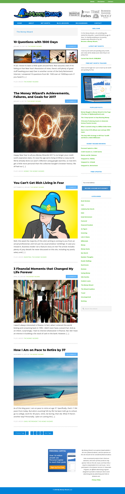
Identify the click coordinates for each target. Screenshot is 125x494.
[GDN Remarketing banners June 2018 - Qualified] (61, 471)
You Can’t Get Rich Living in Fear (39, 183)
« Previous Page (19, 433)
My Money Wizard (38, 14)
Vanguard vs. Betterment (89, 165)
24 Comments (71, 101)
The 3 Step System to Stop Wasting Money (95, 117)
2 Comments (71, 46)
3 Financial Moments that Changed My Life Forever (43, 270)
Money (26, 171)
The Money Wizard (31, 82)
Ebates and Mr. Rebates (89, 155)
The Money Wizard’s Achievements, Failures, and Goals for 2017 (41, 95)
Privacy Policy (96, 480)
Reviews (83, 269)
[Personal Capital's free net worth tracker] (96, 103)
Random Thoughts (87, 257)
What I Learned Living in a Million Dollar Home (96, 126)
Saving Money (85, 273)
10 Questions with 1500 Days (36, 42)
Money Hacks (85, 249)
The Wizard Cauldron (88, 289)
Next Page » (48, 433)
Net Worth (84, 253)
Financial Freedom (87, 225)
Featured (84, 221)
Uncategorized (86, 297)
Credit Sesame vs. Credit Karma (91, 152)
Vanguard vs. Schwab (88, 162)
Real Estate (85, 265)
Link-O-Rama (85, 237)
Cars (82, 205)
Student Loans (86, 281)
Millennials (84, 241)
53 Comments (71, 354)
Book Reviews (85, 201)
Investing (27, 257)
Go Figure (84, 229)
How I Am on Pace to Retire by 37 (39, 350)
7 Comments (71, 187)
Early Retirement (31, 421)
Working (84, 301)
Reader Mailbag (86, 261)
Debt (82, 213)
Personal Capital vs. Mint (89, 148)
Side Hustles (85, 277)
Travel (83, 293)
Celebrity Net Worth (87, 209)
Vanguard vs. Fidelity (88, 159)
